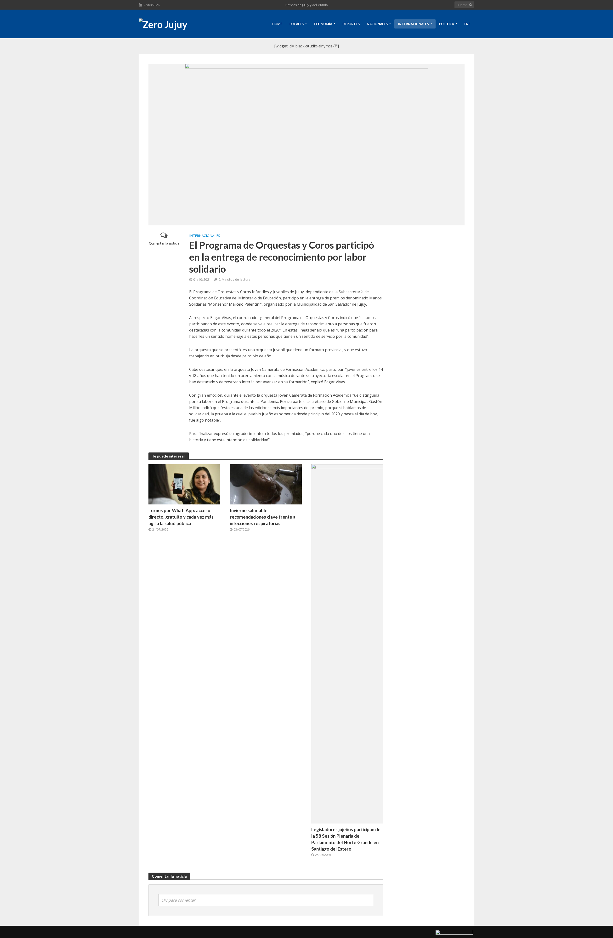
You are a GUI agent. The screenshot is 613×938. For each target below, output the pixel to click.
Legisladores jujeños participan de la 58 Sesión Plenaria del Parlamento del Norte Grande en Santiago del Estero (345, 839)
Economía (323, 24)
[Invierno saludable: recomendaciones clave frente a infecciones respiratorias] (266, 483)
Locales (296, 24)
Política (446, 24)
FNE (467, 24)
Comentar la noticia (164, 243)
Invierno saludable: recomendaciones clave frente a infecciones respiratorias (262, 517)
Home (277, 24)
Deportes (351, 24)
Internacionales (413, 24)
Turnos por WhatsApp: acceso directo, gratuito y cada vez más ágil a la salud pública (181, 517)
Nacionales (377, 24)
